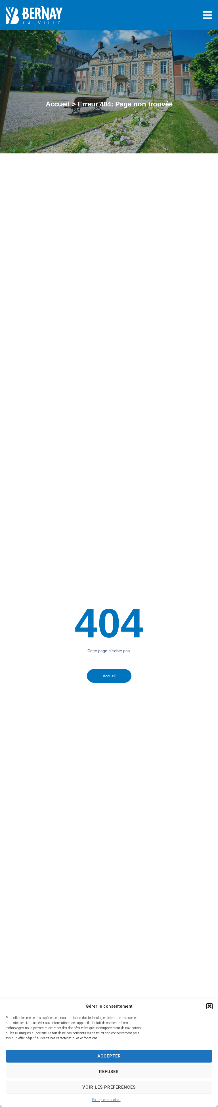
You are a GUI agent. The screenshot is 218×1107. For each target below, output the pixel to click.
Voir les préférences (109, 1087)
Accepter (109, 1056)
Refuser (109, 1071)
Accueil (58, 104)
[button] (209, 1006)
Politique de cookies (106, 1100)
